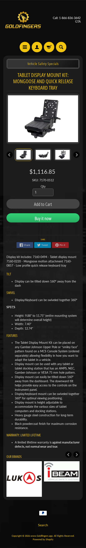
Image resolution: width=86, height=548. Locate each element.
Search (43, 525)
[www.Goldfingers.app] (23, 20)
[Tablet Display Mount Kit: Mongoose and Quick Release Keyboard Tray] (23, 154)
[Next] (76, 155)
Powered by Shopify (43, 539)
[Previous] (9, 155)
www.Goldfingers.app (41, 535)
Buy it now (43, 218)
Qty (43, 186)
